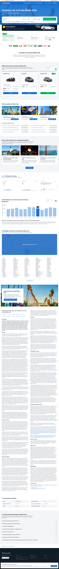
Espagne (32, 328)
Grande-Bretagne (7, 354)
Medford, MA (38, 260)
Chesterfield (15, 267)
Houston (4, 316)
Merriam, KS (38, 266)
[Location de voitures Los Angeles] (11, 110)
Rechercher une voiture (14, 119)
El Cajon (4, 268)
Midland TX (38, 275)
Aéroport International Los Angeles (44, 430)
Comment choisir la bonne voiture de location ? (22, 557)
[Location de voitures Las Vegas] (29, 110)
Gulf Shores (26, 269)
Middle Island (38, 271)
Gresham (26, 266)
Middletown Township (39, 273)
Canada (24, 350)
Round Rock (49, 264)
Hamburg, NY (27, 277)
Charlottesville (16, 262)
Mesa (37, 268)
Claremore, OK (16, 277)
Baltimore (49, 436)
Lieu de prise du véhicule (6, 18)
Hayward (4, 272)
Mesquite (37, 269)
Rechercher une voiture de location (10, 299)
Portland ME (8, 316)
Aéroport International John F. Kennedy (41, 431)
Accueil (4, 546)
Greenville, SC (27, 262)
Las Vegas (9, 314)
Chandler (15, 258)
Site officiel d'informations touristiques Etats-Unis (38, 488)
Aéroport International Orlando (34, 433)
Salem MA (48, 267)
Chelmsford (15, 264)
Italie (6, 426)
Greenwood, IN (27, 265)
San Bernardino (49, 275)
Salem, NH (48, 269)
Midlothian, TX (38, 276)
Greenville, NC (27, 261)
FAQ (34, 3)
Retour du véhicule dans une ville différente (10, 21)
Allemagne (20, 425)
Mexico (31, 435)
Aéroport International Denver (42, 432)
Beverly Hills (4, 260)
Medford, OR (38, 261)
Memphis (37, 263)
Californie (3, 258)
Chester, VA (15, 266)
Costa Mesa (4, 265)
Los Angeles (4, 314)
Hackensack (26, 273)
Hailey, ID (26, 276)
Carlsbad (4, 263)
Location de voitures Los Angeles (9, 117)
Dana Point (4, 267)
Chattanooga (16, 263)
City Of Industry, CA (16, 275)
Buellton (4, 261)
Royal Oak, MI (49, 265)
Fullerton (4, 271)
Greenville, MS (27, 260)
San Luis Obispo (49, 277)
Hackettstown (27, 274)
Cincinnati (15, 273)
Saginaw (48, 266)
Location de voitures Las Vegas (27, 117)
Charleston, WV (16, 260)
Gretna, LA (26, 267)
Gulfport (26, 270)
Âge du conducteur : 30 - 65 (22, 21)
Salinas (48, 271)
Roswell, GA (49, 262)
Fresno (4, 270)
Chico (14, 271)
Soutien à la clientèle (39, 3)
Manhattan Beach (5, 277)
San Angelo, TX (49, 273)
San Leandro (49, 276)
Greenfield (26, 258)
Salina (48, 270)
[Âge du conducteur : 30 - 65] (17, 21)
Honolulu (17, 314)
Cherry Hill (15, 265)
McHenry (37, 258)
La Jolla (4, 274)
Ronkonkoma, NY (49, 258)
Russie (22, 380)
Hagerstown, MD (27, 275)
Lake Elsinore (5, 275)
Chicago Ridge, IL (16, 270)
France (55, 327)
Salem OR (48, 268)
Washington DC (18, 316)
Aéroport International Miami (51, 432)
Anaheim (4, 259)
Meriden (37, 265)
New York (18, 344)
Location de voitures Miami (45, 117)
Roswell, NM (49, 263)
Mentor (37, 264)
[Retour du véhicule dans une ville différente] (3, 21)
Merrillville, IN (38, 267)
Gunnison (26, 271)
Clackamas (15, 276)
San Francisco (23, 314)
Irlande (23, 425)
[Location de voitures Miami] (48, 110)
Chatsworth (4, 264)
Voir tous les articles (29, 167)
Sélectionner (11, 93)
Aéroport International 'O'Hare (34, 430)
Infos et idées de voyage (27, 3)
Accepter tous (54, 566)
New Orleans (43, 436)
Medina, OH (38, 262)
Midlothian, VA (38, 277)
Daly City (4, 266)
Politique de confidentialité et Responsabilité (22, 559)
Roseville (48, 260)
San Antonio (49, 274)
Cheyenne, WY (16, 268)
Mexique (5, 360)
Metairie (37, 270)
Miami (13, 314)
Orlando (13, 316)
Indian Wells (4, 273)
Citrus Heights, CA (16, 274)
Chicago (15, 269)
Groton (26, 268)
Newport (53, 436)
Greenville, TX (27, 263)
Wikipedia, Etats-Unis (34, 487)
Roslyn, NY (48, 261)
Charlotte (15, 261)
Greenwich (26, 264)
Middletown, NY (38, 274)
